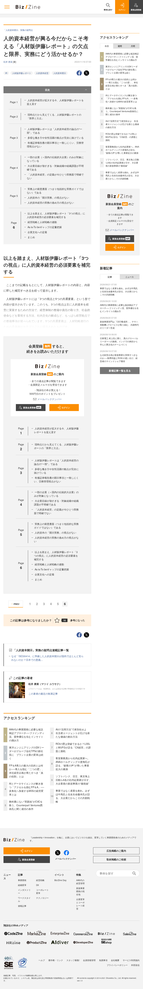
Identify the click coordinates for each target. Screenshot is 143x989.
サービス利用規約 (131, 960)
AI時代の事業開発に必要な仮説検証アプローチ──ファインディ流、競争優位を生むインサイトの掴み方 (26, 735)
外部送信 (135, 964)
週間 (120, 46)
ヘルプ (42, 960)
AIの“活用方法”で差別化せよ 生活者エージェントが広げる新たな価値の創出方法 (73, 733)
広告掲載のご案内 (116, 850)
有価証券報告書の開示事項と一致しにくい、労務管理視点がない (56, 479)
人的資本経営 (42, 73)
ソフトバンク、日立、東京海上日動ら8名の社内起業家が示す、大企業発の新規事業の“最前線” (73, 779)
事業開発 (22, 880)
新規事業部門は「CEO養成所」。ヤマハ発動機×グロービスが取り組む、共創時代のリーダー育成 (119, 324)
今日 (107, 46)
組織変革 (22, 884)
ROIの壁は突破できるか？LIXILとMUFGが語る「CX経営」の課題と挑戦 (73, 747)
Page (14, 102)
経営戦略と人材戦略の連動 (42, 222)
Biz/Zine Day (60, 880)
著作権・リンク (55, 960)
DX (37, 884)
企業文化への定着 (37, 232)
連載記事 (22, 905)
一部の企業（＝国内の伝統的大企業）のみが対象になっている (56, 493)
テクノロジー (42, 897)
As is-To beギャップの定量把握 (45, 227)
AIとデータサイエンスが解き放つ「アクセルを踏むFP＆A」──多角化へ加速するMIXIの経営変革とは (26, 789)
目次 (47, 89)
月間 (133, 46)
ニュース (129, 276)
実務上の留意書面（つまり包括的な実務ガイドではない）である (56, 525)
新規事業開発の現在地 (80, 891)
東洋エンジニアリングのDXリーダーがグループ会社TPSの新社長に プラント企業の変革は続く (26, 753)
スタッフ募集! (73, 960)
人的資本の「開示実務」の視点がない (48, 197)
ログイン (66, 407)
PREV (16, 604)
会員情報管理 (89, 960)
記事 (110, 276)
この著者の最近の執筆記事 (43, 693)
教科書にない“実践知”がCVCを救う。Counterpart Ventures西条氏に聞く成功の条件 (26, 805)
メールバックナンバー (49, 399)
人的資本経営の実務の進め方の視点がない (51, 202)
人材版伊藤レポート (21, 73)
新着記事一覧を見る (120, 370)
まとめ (31, 237)
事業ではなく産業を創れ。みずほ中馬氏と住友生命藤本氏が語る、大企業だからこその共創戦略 (73, 796)
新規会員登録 (31, 407)
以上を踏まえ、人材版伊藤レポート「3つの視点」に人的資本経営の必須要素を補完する (56, 215)
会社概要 (115, 960)
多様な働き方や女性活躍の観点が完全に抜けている (56, 137)
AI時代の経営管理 (80, 882)
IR (6, 73)
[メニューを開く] (7, 7)
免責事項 (103, 960)
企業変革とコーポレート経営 (80, 904)
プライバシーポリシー (117, 964)
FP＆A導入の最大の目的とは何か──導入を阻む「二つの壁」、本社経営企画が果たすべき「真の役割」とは (26, 771)
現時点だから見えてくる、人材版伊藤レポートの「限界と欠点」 (56, 446)
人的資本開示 (59, 73)
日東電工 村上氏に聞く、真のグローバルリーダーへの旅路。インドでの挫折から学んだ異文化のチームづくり (119, 341)
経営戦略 (40, 880)
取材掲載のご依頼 (116, 859)
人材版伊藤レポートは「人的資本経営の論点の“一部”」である (56, 462)
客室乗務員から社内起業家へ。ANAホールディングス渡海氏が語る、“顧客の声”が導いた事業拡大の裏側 (73, 763)
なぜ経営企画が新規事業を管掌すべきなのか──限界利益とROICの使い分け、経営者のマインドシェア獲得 (119, 358)
